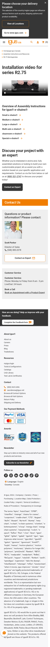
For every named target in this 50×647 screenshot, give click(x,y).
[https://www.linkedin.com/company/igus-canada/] (16, 475)
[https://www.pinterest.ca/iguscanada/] (37, 475)
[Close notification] (45, 3)
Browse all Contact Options (15, 393)
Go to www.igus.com (13, 33)
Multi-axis (11, 129)
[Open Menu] (4, 42)
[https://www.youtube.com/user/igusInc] (21, 475)
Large (10, 124)
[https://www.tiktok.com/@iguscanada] (31, 475)
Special (10, 138)
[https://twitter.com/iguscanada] (26, 475)
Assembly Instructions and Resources (16, 54)
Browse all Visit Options (13, 396)
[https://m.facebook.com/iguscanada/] (6, 475)
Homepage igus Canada (11, 51)
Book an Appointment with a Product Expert (25, 292)
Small (10, 115)
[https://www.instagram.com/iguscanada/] (11, 475)
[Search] (31, 42)
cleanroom (12, 133)
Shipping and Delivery (12, 403)
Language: (15, 482)
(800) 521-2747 (14, 176)
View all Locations (15, 23)
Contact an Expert (12, 187)
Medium (11, 120)
